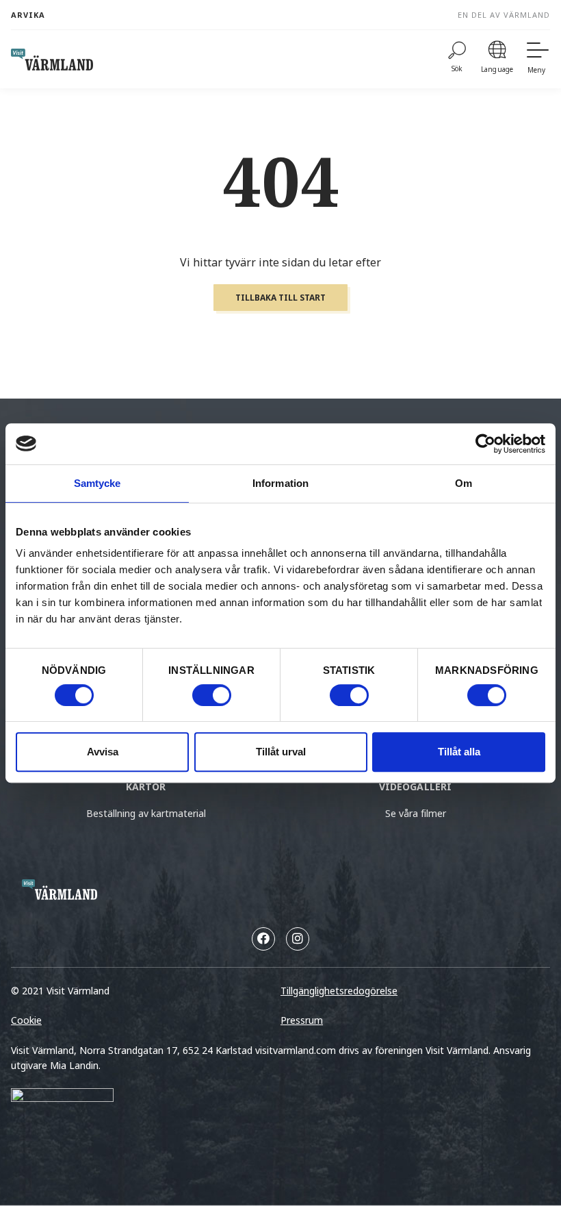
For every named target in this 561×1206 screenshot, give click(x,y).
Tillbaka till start (280, 297)
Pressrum (301, 1020)
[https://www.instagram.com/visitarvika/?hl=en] (297, 939)
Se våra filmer (415, 813)
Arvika (28, 14)
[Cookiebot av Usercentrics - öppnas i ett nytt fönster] (485, 444)
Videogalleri (415, 786)
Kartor (146, 786)
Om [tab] (463, 483)
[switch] (211, 695)
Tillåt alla (459, 751)
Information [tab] (280, 483)
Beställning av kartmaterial (146, 813)
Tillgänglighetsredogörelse (338, 990)
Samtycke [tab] (97, 483)
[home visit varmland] (52, 60)
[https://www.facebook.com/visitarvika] (263, 939)
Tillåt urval (281, 751)
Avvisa (102, 751)
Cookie (26, 1020)
